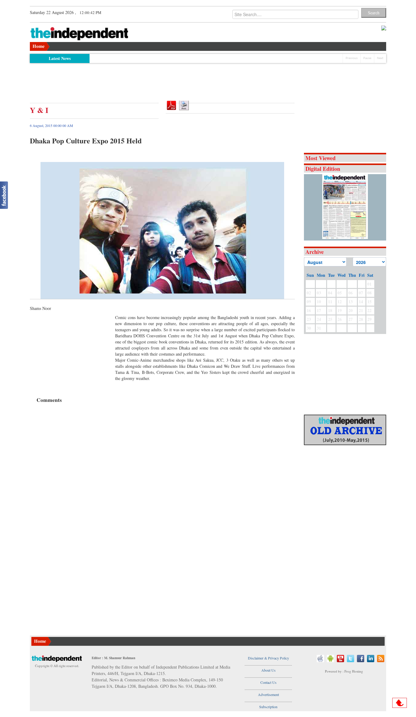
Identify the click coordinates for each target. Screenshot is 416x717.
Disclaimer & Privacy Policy (268, 657)
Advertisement (268, 694)
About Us (268, 670)
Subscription (268, 706)
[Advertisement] (162, 79)
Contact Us (268, 682)
